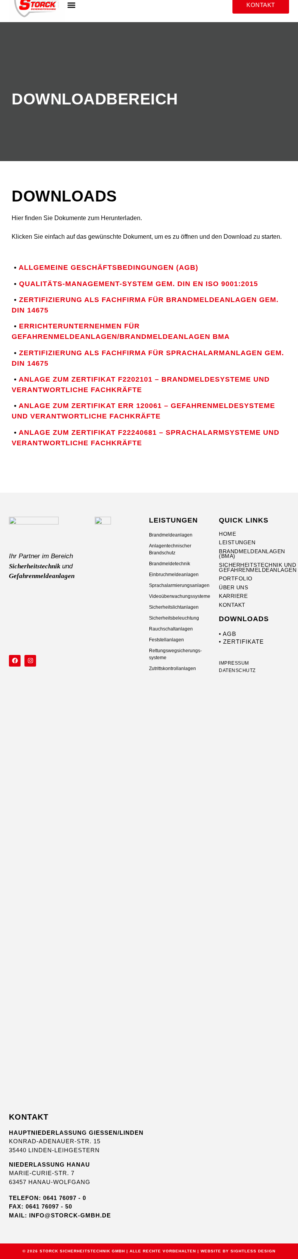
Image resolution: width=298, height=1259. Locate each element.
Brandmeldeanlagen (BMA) (252, 554)
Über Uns (233, 587)
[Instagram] (30, 661)
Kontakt (232, 605)
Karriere (233, 596)
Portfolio (236, 578)
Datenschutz (237, 671)
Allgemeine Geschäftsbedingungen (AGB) (108, 267)
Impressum (234, 663)
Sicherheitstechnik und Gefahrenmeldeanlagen (254, 567)
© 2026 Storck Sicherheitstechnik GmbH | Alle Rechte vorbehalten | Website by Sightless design (149, 1251)
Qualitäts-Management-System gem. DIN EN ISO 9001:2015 (138, 284)
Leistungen (237, 542)
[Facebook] (15, 661)
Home (227, 534)
